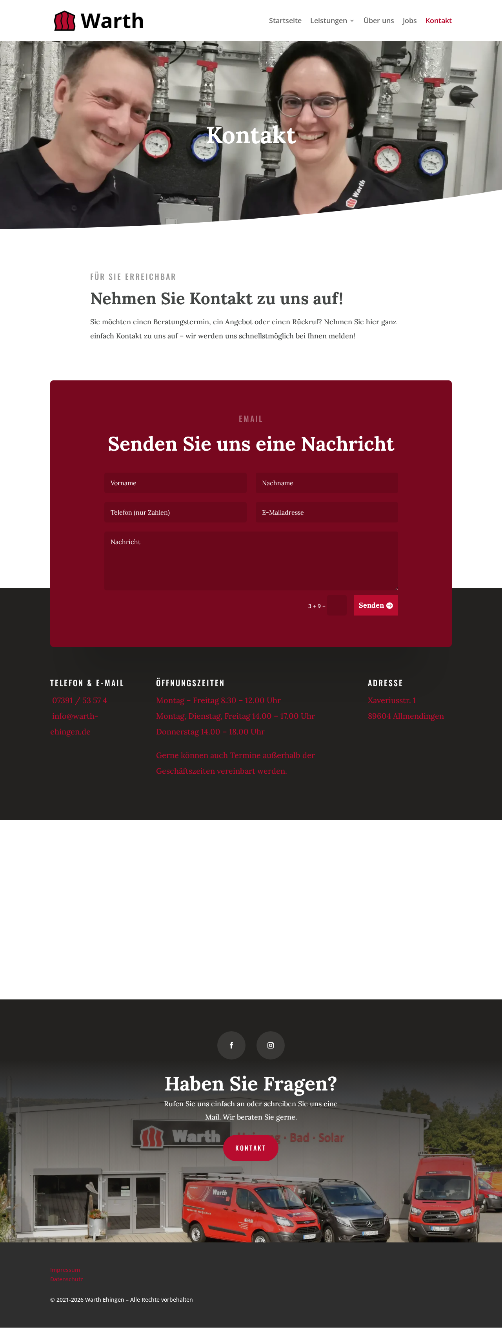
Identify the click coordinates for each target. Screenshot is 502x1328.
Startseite (285, 21)
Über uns (379, 21)
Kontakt (439, 21)
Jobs (410, 21)
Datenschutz (66, 1279)
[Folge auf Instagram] (270, 1045)
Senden (371, 605)
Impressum (65, 1269)
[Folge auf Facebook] (231, 1045)
